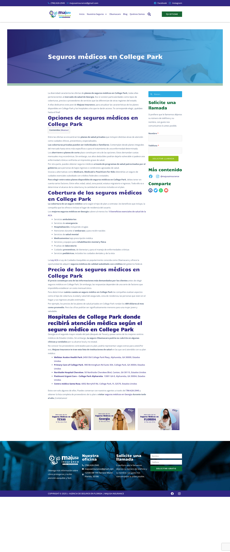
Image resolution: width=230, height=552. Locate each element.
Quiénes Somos (137, 14)
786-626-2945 (132, 390)
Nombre (153, 133)
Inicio (81, 14)
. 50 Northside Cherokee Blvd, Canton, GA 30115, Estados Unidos (100, 372)
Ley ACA (54, 260)
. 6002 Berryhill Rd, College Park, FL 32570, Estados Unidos (95, 383)
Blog (125, 14)
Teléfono (153, 145)
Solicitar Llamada (163, 158)
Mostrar (64, 130)
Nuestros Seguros (95, 14)
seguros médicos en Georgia (118, 394)
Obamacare (115, 14)
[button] (149, 14)
